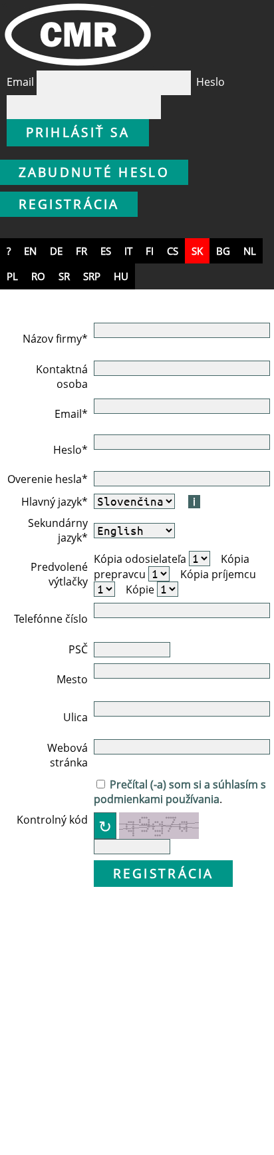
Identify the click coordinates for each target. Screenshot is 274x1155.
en (30, 250)
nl (249, 250)
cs (172, 250)
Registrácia (69, 204)
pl (12, 276)
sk (197, 250)
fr (81, 250)
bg (223, 250)
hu (121, 276)
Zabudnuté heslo (94, 172)
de (56, 250)
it (128, 250)
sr (64, 276)
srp (91, 276)
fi (150, 250)
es (105, 250)
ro (38, 276)
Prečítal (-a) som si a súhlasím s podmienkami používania (180, 791)
